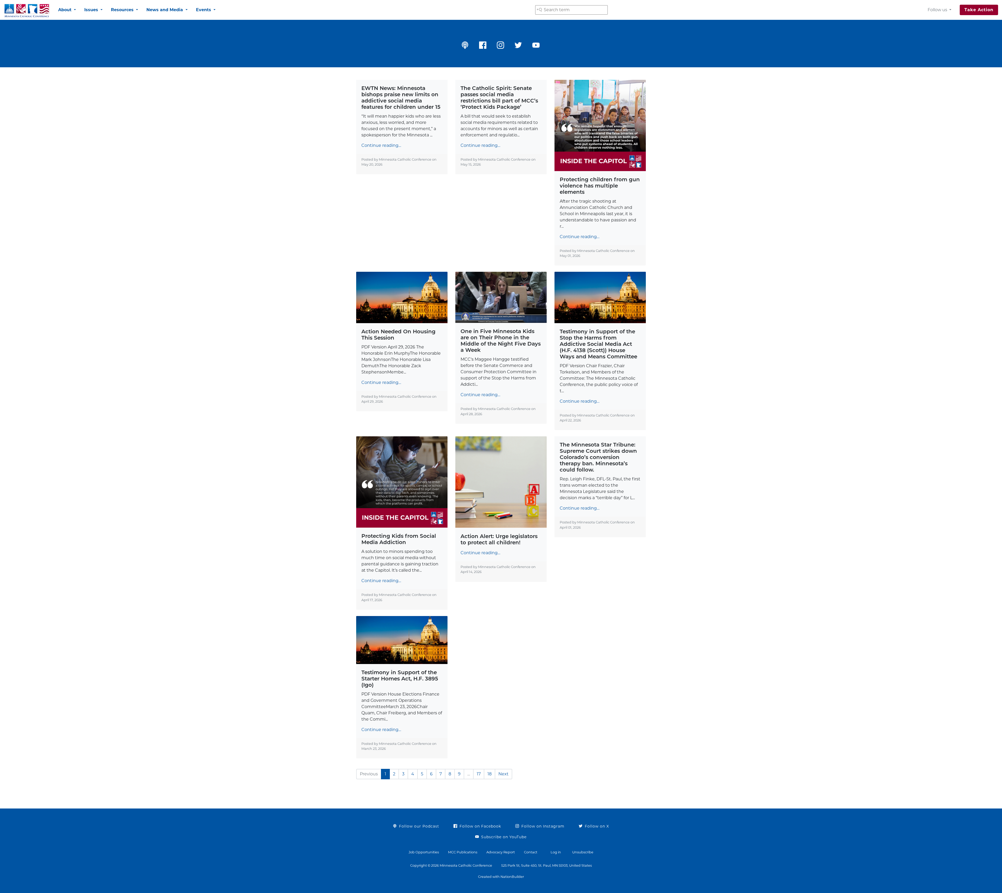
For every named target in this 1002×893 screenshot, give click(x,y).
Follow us (938, 9)
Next (503, 773)
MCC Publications (462, 852)
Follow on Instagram (542, 826)
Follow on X (596, 826)
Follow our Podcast (418, 826)
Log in (556, 852)
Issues (91, 9)
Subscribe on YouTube (503, 837)
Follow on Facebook (479, 826)
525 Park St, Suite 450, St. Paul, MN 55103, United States (546, 865)
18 (489, 773)
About (65, 9)
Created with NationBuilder (501, 877)
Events (204, 9)
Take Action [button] (978, 9)
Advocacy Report (500, 852)
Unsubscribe (582, 852)
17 (479, 773)
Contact (530, 852)
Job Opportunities (424, 852)
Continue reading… (381, 145)
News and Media (165, 9)
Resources (123, 9)
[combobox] (571, 10)
